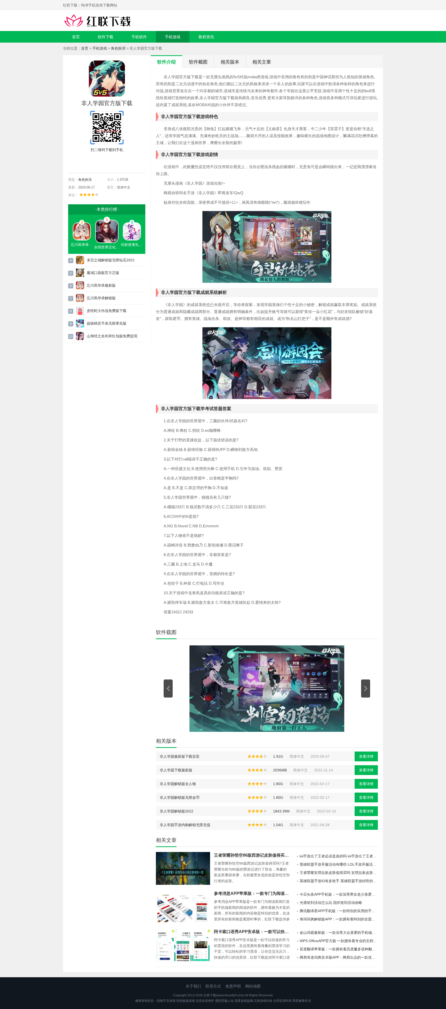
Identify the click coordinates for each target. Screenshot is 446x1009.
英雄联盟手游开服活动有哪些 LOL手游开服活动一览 (339, 864)
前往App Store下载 (111, 161)
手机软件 (139, 37)
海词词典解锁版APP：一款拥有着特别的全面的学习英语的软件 (339, 919)
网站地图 (253, 986)
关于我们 (193, 986)
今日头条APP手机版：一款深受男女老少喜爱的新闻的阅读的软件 (339, 894)
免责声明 (233, 986)
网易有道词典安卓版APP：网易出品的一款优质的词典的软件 (339, 957)
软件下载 (105, 37)
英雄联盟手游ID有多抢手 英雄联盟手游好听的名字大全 (339, 881)
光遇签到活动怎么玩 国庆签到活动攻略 (331, 903)
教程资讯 (206, 37)
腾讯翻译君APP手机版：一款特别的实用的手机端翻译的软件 (339, 911)
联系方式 (213, 986)
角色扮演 (118, 48)
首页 (76, 37)
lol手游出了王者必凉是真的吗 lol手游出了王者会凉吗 (339, 856)
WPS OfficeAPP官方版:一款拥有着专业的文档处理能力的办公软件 (339, 941)
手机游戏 (172, 37)
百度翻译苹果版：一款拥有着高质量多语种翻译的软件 (339, 949)
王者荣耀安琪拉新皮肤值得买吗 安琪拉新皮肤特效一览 (339, 873)
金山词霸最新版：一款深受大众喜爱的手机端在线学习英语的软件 (339, 932)
